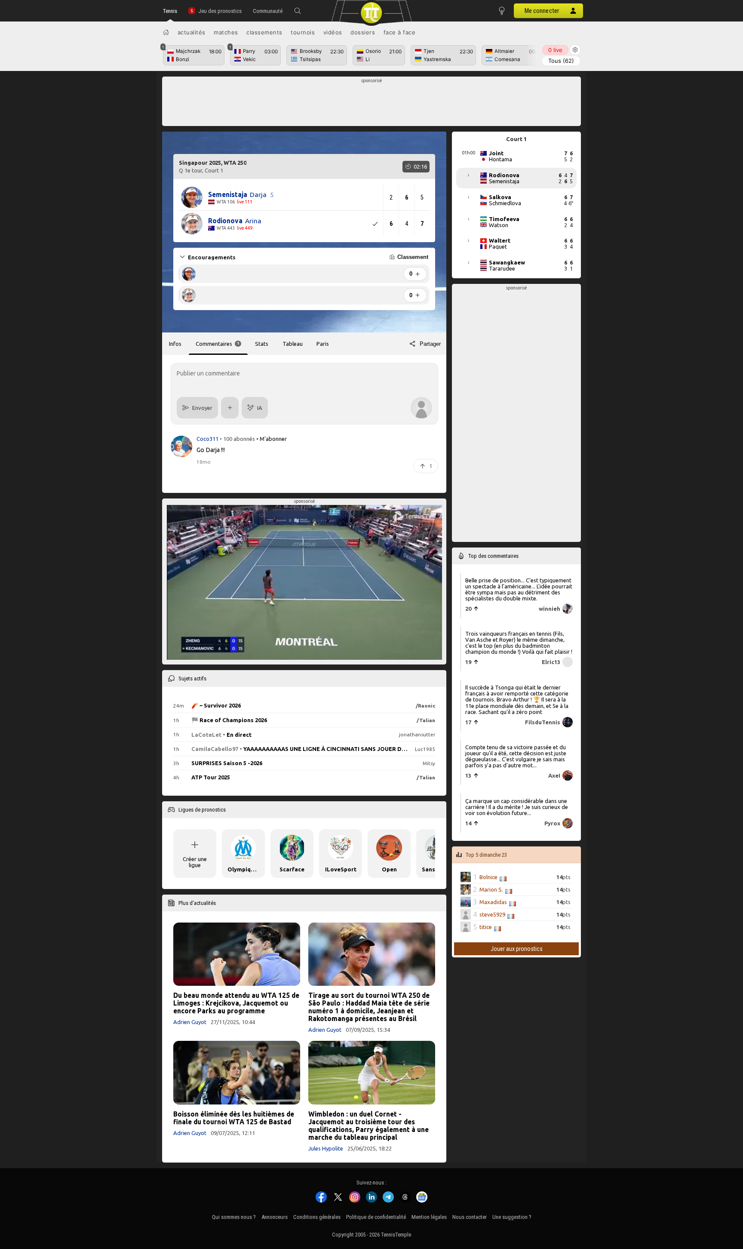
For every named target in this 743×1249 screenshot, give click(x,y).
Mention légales (429, 1217)
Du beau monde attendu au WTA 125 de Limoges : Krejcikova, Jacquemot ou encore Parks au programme (236, 1003)
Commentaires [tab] (217, 344)
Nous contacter (469, 1217)
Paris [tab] (322, 344)
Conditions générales (317, 1217)
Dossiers (362, 32)
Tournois (303, 32)
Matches (226, 32)
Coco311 (208, 439)
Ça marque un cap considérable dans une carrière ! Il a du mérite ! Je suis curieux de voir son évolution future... (516, 807)
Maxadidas (493, 902)
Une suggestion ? (511, 1217)
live (555, 49)
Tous (561, 60)
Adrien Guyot (189, 1022)
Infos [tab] (175, 344)
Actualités (192, 32)
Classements (264, 32)
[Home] (166, 32)
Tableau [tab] (292, 344)
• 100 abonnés (237, 439)
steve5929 (492, 914)
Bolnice (488, 877)
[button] (297, 11)
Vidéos (332, 32)
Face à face (400, 32)
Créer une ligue (195, 862)
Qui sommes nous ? (234, 1217)
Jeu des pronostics (220, 11)
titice (485, 927)
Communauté (267, 11)
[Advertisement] (371, 103)
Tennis (170, 11)
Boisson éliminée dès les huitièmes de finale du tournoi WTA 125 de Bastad (233, 1118)
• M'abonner (271, 439)
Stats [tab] (261, 344)
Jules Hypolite (325, 1148)
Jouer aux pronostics (517, 948)
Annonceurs (274, 1217)
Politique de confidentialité (376, 1217)
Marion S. (491, 889)
